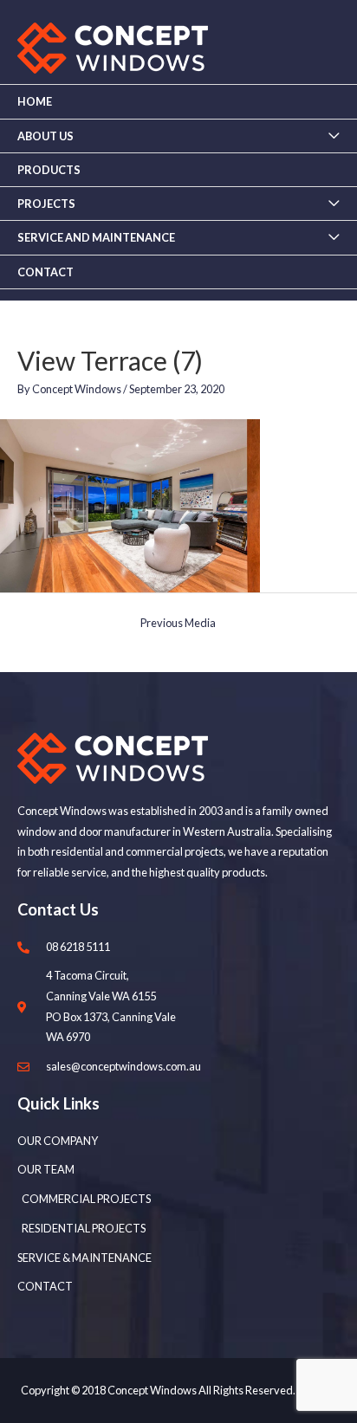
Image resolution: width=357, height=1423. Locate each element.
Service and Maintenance (96, 237)
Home (34, 101)
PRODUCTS (49, 170)
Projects (46, 203)
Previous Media (178, 623)
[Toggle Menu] (333, 136)
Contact (45, 272)
